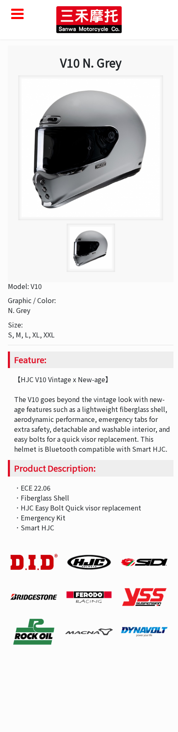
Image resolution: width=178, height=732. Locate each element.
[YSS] (144, 597)
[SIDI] (144, 562)
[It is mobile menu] (17, 14)
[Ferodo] (88, 597)
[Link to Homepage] (89, 19)
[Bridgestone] (33, 597)
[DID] (33, 562)
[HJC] (88, 562)
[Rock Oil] (33, 631)
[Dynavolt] (144, 631)
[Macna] (88, 631)
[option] (90, 147)
